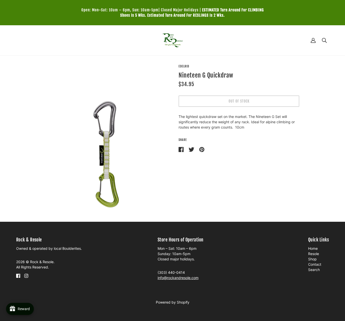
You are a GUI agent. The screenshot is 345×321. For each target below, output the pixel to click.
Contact (314, 264)
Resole (313, 254)
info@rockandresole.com (178, 278)
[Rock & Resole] (173, 40)
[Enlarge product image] (106, 139)
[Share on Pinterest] (201, 149)
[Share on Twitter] (192, 149)
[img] (18, 275)
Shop (312, 259)
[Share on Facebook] (182, 149)
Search (314, 269)
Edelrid (184, 66)
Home (313, 248)
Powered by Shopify (172, 302)
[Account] (313, 40)
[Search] (324, 40)
